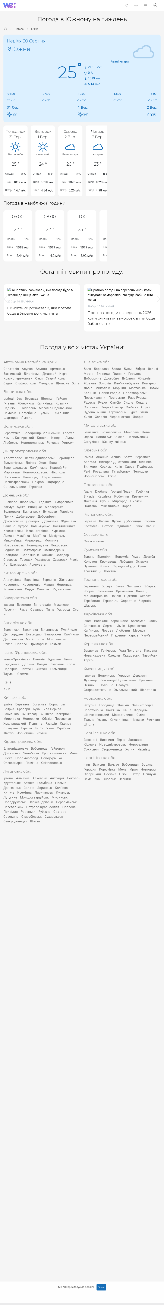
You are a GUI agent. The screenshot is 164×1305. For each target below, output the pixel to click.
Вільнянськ (49, 630)
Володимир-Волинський (41, 433)
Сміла (140, 715)
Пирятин (136, 501)
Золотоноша (93, 710)
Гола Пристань (130, 650)
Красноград (137, 626)
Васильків (11, 714)
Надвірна (10, 669)
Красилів (146, 680)
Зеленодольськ (15, 468)
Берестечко (11, 433)
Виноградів (42, 605)
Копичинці (105, 591)
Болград (90, 462)
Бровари (23, 709)
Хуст (76, 610)
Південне (118, 635)
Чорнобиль (25, 733)
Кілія (118, 467)
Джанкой (49, 374)
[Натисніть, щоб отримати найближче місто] (9, 48)
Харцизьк (60, 560)
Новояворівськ (134, 393)
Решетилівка (109, 506)
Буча (36, 709)
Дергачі (108, 626)
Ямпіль (26, 418)
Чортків (145, 601)
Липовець (28, 408)
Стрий (145, 407)
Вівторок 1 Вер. (42, 134)
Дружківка (50, 521)
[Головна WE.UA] (5, 29)
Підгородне (55, 482)
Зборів (89, 591)
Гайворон (57, 748)
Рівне (139, 526)
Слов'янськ (30, 555)
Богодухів (138, 621)
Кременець (124, 591)
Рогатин (26, 669)
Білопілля (104, 557)
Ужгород (63, 610)
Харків (133, 635)
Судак (7, 383)
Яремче (23, 674)
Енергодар (33, 634)
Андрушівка (12, 580)
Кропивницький (54, 753)
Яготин (42, 733)
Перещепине (52, 477)
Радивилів (124, 526)
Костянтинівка (64, 526)
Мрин (133, 769)
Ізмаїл (88, 457)
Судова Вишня (95, 412)
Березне (90, 521)
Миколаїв (102, 388)
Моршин (119, 388)
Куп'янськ (91, 630)
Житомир (66, 580)
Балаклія (101, 621)
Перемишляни (94, 398)
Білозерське (54, 507)
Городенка (11, 664)
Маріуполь (57, 536)
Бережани (91, 586)
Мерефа (139, 630)
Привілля (10, 812)
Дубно (116, 521)
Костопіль (91, 526)
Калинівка (45, 403)
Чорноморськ (94, 476)
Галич (68, 659)
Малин (49, 585)
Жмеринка (26, 403)
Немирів (9, 413)
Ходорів (101, 417)
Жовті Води (48, 463)
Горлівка (66, 512)
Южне (34, 29)
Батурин (99, 764)
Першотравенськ (16, 482)
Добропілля (47, 516)
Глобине (101, 491)
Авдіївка (44, 502)
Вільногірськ (13, 463)
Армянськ (57, 369)
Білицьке (35, 507)
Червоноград (120, 417)
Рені (87, 471)
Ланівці (141, 591)
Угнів (144, 412)
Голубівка (44, 783)
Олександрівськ (41, 802)
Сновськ (109, 779)
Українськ (42, 560)
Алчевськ (39, 778)
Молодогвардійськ (34, 797)
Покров (38, 482)
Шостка (110, 571)
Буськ (128, 369)
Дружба (149, 557)
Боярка (8, 709)
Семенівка (92, 779)
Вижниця (107, 740)
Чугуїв (146, 635)
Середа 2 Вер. (70, 134)
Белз (87, 369)
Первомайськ (66, 802)
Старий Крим (56, 378)
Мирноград (33, 540)
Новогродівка (37, 545)
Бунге (21, 507)
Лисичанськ (44, 792)
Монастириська (96, 596)
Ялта (75, 383)
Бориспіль (57, 704)
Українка (63, 728)
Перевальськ (13, 807)
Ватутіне (90, 705)
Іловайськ (27, 502)
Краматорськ (13, 531)
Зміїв (121, 626)
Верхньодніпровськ (39, 458)
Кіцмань (90, 744)
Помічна (31, 763)
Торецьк (26, 560)
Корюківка (107, 769)
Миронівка (11, 719)
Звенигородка (142, 705)
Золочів (105, 383)
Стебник (132, 407)
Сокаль (141, 402)
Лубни (104, 501)
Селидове (11, 555)
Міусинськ (59, 797)
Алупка (27, 369)
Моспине (51, 540)
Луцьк (70, 438)
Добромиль (92, 378)
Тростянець (92, 571)
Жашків (123, 705)
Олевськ (43, 589)
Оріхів (7, 644)
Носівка (110, 774)
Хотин (130, 749)
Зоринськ (44, 788)
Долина (28, 664)
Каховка (150, 650)
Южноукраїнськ (114, 442)
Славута (122, 685)
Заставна (135, 740)
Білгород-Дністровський (117, 462)
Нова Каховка (94, 655)
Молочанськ (56, 639)
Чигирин (153, 720)
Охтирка (142, 561)
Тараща (26, 728)
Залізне (9, 526)
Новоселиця (138, 744)
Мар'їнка (39, 536)
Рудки (102, 402)
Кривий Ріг (58, 468)
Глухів (136, 557)
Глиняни (119, 374)
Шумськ (90, 605)
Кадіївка (61, 788)
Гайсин (61, 398)
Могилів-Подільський (55, 408)
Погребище (27, 413)
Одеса (129, 467)
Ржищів (51, 723)
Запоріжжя (52, 634)
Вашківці (90, 740)
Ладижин (10, 408)
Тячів (50, 610)
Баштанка (91, 432)
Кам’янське (38, 468)
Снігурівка (91, 442)
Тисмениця (58, 669)
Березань (22, 704)
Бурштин (54, 659)
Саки (39, 378)
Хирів (88, 417)
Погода (19, 29)
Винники (103, 374)
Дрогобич (111, 378)
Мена (122, 769)
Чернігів (125, 779)
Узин (50, 728)
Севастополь (94, 541)
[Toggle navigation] (145, 5)
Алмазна (22, 778)
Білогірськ (32, 374)
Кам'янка (113, 710)
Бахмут (8, 507)
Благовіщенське (15, 748)
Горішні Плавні (121, 491)
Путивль (90, 566)
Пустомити (116, 398)
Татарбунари (121, 471)
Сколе (128, 402)
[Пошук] (127, 5)
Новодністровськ (112, 744)
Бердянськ (11, 630)
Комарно (149, 383)
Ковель (42, 438)
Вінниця (47, 398)
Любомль (10, 443)
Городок (134, 374)
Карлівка (104, 496)
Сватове (59, 812)
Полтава (90, 506)
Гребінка (142, 491)
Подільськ (145, 467)
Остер (136, 774)
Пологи (21, 644)
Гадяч (88, 491)
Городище (106, 705)
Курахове (58, 531)
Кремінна (24, 792)
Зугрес (23, 526)
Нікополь (58, 472)
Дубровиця (132, 521)
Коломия (57, 664)
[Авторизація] (155, 5)
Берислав (91, 650)
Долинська (11, 753)
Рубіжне (44, 812)
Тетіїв (39, 728)
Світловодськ (51, 763)
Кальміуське (40, 526)
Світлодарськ (54, 550)
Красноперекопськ (17, 378)
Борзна (147, 764)
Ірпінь (7, 704)
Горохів (69, 433)
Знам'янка (31, 753)
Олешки (114, 655)
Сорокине (10, 817)
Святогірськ (32, 550)
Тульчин (45, 413)
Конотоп (90, 561)
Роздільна (101, 471)
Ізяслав (89, 675)
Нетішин (90, 685)
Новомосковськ (35, 472)
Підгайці (130, 596)
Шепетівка (148, 690)
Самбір (115, 402)
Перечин (9, 610)
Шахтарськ (18, 564)
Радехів (89, 402)
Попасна (69, 807)
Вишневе (46, 714)
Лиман (8, 536)
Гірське (60, 783)
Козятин (62, 403)
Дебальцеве (25, 516)
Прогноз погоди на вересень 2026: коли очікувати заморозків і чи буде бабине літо (58, 318)
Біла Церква (52, 709)
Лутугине (10, 797)
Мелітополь (35, 639)
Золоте (29, 788)
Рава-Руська (137, 398)
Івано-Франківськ (16, 659)
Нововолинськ (32, 443)
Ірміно (8, 778)
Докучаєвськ (13, 521)
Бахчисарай (12, 374)
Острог (107, 526)
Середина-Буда (124, 566)
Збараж (150, 586)
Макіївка (23, 536)
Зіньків (89, 496)
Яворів (138, 417)
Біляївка (145, 462)
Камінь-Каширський (18, 438)
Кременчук (140, 496)
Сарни (150, 526)
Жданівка (68, 521)
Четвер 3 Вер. (97, 134)
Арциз (116, 457)
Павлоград (31, 477)
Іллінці (8, 398)
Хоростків (128, 601)
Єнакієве (10, 502)
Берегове (24, 605)
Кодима (105, 467)
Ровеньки (28, 812)
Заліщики (134, 586)
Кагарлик (63, 714)
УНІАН (46, 306)
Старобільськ (31, 817)
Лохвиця (90, 501)
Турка (133, 412)
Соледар (62, 555)
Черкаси (138, 720)
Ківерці (56, 438)
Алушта (41, 369)
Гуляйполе (69, 630)
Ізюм (87, 621)
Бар (19, 398)
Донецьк (32, 521)
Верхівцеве (65, 458)
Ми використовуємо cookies (76, 1287)
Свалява (36, 610)
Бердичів (49, 580)
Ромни (105, 566)
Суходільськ (54, 817)
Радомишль (62, 589)
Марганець (11, 472)
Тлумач (8, 674)
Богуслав (39, 704)
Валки (153, 621)
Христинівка (119, 720)
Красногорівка (37, 531)
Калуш (42, 664)
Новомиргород (26, 758)
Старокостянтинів (97, 690)
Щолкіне (62, 383)
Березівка (142, 457)
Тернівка (35, 487)
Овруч (29, 589)
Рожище (53, 443)
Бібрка (140, 369)
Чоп (6, 614)
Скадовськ (131, 655)
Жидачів (144, 378)
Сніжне (47, 555)
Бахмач (113, 764)
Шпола (89, 724)
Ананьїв (102, 457)
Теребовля (92, 601)
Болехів (39, 659)
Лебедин (126, 561)
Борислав (101, 369)
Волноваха (11, 512)
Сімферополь (25, 383)
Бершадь (31, 398)
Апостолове (12, 458)
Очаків (119, 437)
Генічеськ (108, 650)
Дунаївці (90, 680)
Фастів (8, 733)
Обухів (47, 719)
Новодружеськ (14, 802)
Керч (63, 374)
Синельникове (14, 487)
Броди (116, 369)
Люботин (123, 630)
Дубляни (128, 378)
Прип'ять (35, 723)
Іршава (8, 605)
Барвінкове (119, 621)
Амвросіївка (63, 502)
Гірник (8, 516)
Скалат (145, 596)
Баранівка (32, 580)
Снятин (41, 669)
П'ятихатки (11, 477)
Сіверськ (10, 560)
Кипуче (8, 792)
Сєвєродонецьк (15, 821)
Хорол (127, 506)
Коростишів (31, 585)
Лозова (107, 630)
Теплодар (140, 471)
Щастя (35, 821)
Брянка (29, 783)
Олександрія (12, 763)
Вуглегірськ (31, 512)
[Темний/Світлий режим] (136, 5)
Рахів (23, 610)
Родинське (11, 550)
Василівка (30, 630)
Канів (127, 710)
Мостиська (137, 388)
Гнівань (9, 403)
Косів (71, 664)
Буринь (89, 557)
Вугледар (50, 512)
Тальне (89, 720)
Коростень (11, 585)
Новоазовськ (13, 545)
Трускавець (117, 412)
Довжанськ (12, 788)
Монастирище (122, 715)
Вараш (104, 521)
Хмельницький (125, 690)
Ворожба (122, 557)
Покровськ (59, 545)
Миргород (119, 501)
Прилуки (149, 774)
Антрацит (57, 778)
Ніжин (124, 774)
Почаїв (116, 596)
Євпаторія (11, 369)
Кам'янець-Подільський (118, 680)
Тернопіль (110, 601)
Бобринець (39, 748)
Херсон (89, 660)
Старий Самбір (112, 407)
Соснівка (91, 407)
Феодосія (46, 383)
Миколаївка (12, 540)
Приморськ (38, 644)
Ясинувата (37, 564)
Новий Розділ (109, 393)
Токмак (55, 644)
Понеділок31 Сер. (15, 134)
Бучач (120, 586)
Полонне (106, 685)
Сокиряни (91, 749)
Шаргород (10, 418)
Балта (128, 457)
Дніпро (31, 463)
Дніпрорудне (13, 634)
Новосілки (31, 719)
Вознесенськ (111, 432)
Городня (90, 769)
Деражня (139, 675)
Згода (101, 1287)
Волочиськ (106, 675)
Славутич (10, 728)
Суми (142, 566)
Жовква (90, 383)
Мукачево (61, 605)
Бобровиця (130, 764)
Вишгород (29, 714)
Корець (149, 521)
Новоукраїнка (51, 758)
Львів (88, 388)
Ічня (87, 764)
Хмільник (61, 413)
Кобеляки (121, 496)
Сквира (65, 723)
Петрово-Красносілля (42, 807)
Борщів (107, 586)
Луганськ (63, 792)
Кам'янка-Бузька (126, 383)
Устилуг (68, 443)
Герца (121, 740)
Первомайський (96, 635)
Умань (102, 720)
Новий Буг (103, 437)
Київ (6, 689)
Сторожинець (112, 749)
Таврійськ (149, 655)
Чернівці (144, 749)
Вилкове (90, 467)
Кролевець (108, 561)
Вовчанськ (92, 626)
